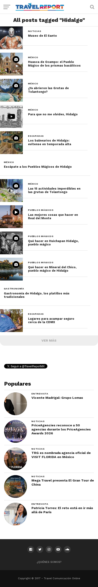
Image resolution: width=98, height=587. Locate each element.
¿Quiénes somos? (49, 562)
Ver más (49, 340)
